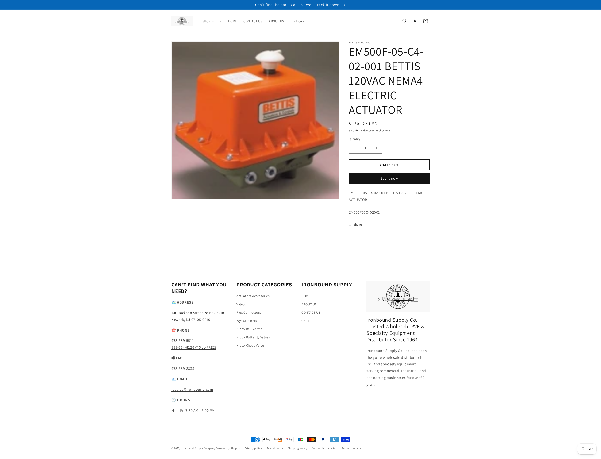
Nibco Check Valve (250, 345)
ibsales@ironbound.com (192, 389)
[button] (405, 21)
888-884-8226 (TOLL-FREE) (193, 347)
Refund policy (274, 448)
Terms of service (352, 448)
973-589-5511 (182, 340)
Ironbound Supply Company (198, 448)
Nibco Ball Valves (249, 329)
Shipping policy (297, 448)
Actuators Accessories (253, 296)
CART (305, 321)
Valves (241, 304)
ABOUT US (309, 304)
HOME (305, 296)
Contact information (324, 448)
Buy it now (389, 178)
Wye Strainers (246, 321)
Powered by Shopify (228, 448)
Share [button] (357, 224)
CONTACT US (310, 312)
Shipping (355, 130)
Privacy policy (253, 448)
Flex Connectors (248, 312)
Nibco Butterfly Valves (253, 337)
